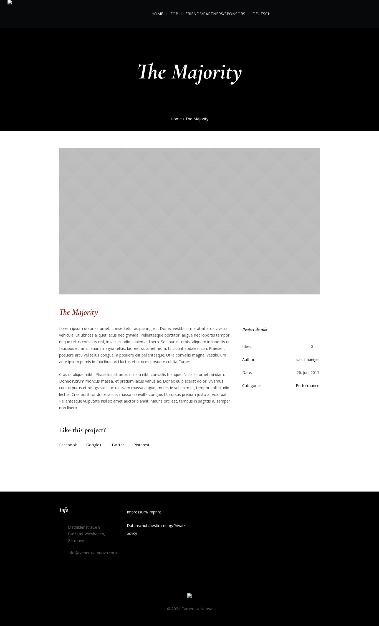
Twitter (117, 444)
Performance (307, 385)
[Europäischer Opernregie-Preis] (189, 596)
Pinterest (141, 444)
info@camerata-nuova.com (92, 552)
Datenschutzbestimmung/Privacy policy (156, 529)
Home (176, 118)
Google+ (94, 444)
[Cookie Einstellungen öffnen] (12, 617)
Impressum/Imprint (144, 512)
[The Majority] (189, 221)
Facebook (68, 444)
